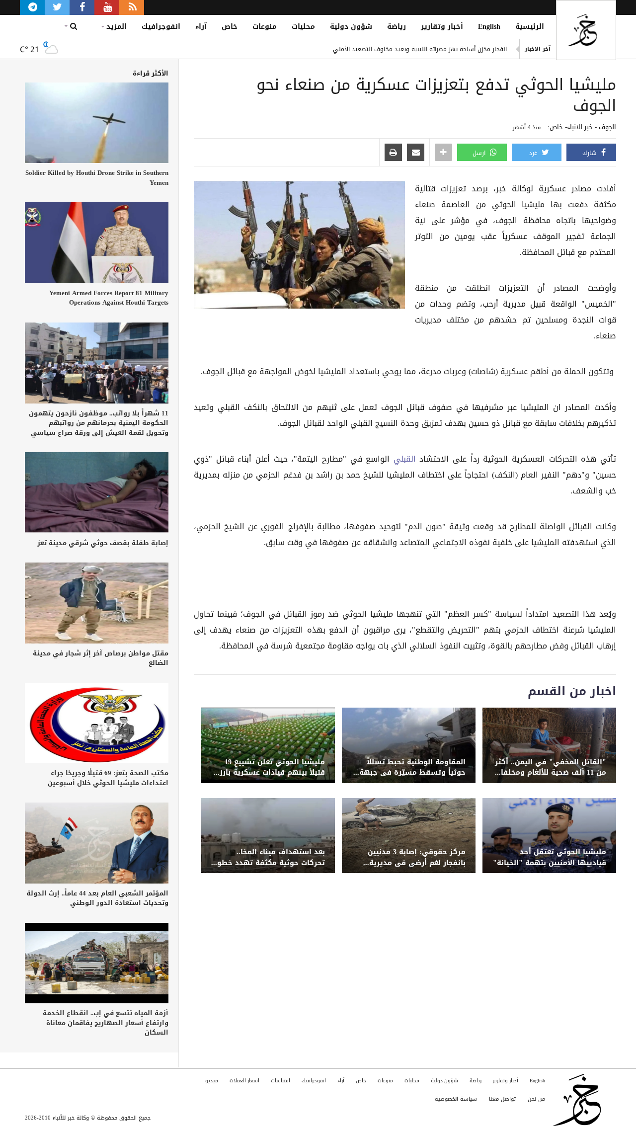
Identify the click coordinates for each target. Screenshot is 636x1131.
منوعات (264, 26)
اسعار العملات (244, 1080)
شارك (590, 153)
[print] (393, 153)
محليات (303, 26)
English (489, 26)
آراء (201, 26)
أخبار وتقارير (442, 26)
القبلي (403, 459)
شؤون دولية (351, 26)
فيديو (211, 1080)
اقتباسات (280, 1080)
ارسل (480, 153)
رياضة (396, 26)
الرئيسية (529, 26)
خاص (230, 26)
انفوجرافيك (161, 26)
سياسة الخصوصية (456, 1099)
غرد (534, 153)
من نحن (536, 1099)
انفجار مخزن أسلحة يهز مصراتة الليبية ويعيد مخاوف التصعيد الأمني (420, 49)
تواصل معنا (502, 1099)
